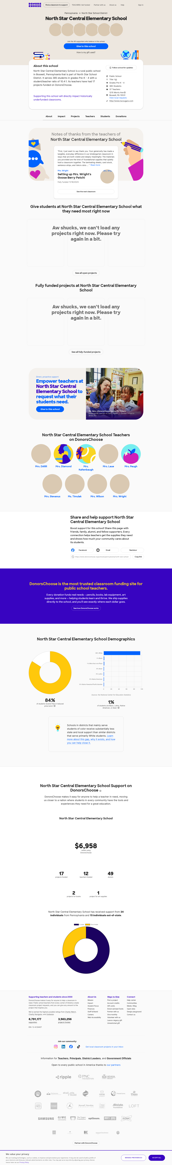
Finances (91, 1009)
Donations (121, 116)
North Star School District (94, 13)
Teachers (90, 116)
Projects (75, 116)
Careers (91, 1015)
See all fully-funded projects (86, 352)
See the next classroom (86, 192)
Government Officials (119, 1058)
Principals (75, 1058)
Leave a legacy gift (114, 1020)
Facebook (83, 550)
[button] (107, 556)
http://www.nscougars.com (121, 101)
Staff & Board (93, 1012)
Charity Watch (70, 1012)
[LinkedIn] (63, 1046)
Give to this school (86, 46)
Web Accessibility (94, 1017)
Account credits (113, 1003)
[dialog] (86, 1157)
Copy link (138, 557)
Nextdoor (133, 550)
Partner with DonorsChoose (86, 1143)
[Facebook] (71, 1046)
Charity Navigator (35, 1014)
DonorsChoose (35, 5)
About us (112, 5)
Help (122, 5)
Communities (132, 1003)
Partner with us (100, 5)
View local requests (118, 98)
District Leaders (91, 1058)
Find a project (112, 1000)
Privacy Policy (24, 1162)
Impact (61, 116)
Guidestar (50, 1014)
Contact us (131, 1015)
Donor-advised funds (115, 1009)
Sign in (140, 5)
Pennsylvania (71, 13)
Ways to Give (113, 997)
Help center (131, 1000)
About (49, 116)
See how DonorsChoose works (86, 608)
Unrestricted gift (113, 1023)
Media (129, 1006)
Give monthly (112, 1015)
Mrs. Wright (63, 170)
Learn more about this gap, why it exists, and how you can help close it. (91, 739)
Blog (135, 1006)
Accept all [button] (156, 1158)
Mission (90, 1000)
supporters (35, 1020)
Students (105, 116)
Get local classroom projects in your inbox (104, 1047)
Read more (95, 165)
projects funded (65, 1020)
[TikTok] (78, 1046)
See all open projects (86, 273)
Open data (131, 1009)
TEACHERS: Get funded (81, 5)
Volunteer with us (113, 1017)
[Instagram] (55, 1046)
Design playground (134, 1012)
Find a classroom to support (57, 5)
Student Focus (93, 1006)
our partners (113, 1065)
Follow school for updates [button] (122, 68)
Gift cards (111, 1006)
